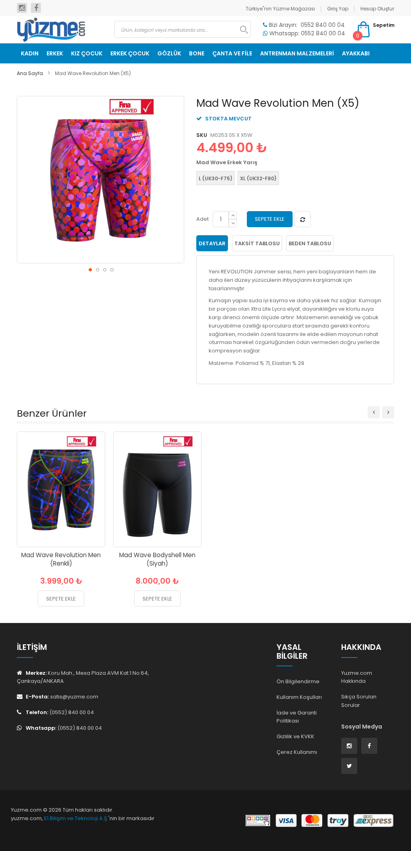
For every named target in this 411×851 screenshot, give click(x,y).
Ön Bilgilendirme (298, 681)
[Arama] (240, 30)
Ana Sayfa (30, 73)
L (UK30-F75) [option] (215, 178)
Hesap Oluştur (377, 8)
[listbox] (293, 179)
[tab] (212, 243)
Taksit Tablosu (257, 243)
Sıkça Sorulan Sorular (358, 701)
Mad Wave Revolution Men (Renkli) (61, 559)
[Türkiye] (59, 29)
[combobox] (182, 29)
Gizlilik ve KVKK (295, 736)
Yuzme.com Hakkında (356, 677)
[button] (90, 269)
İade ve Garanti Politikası (297, 717)
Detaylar (212, 243)
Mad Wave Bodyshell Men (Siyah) (157, 559)
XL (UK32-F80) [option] (258, 178)
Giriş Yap (337, 8)
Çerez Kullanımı (297, 752)
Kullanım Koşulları (299, 697)
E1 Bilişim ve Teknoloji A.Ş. (76, 818)
